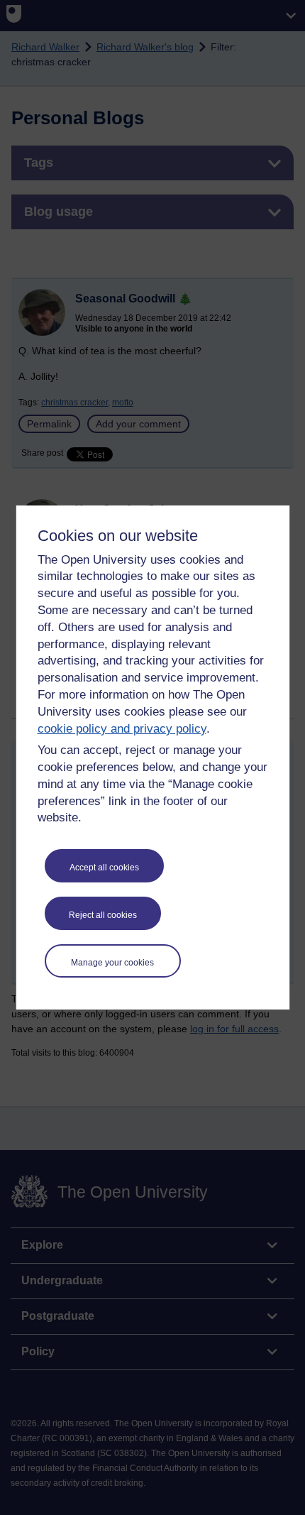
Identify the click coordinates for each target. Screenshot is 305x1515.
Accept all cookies (104, 868)
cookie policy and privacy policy (122, 728)
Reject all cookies (103, 915)
